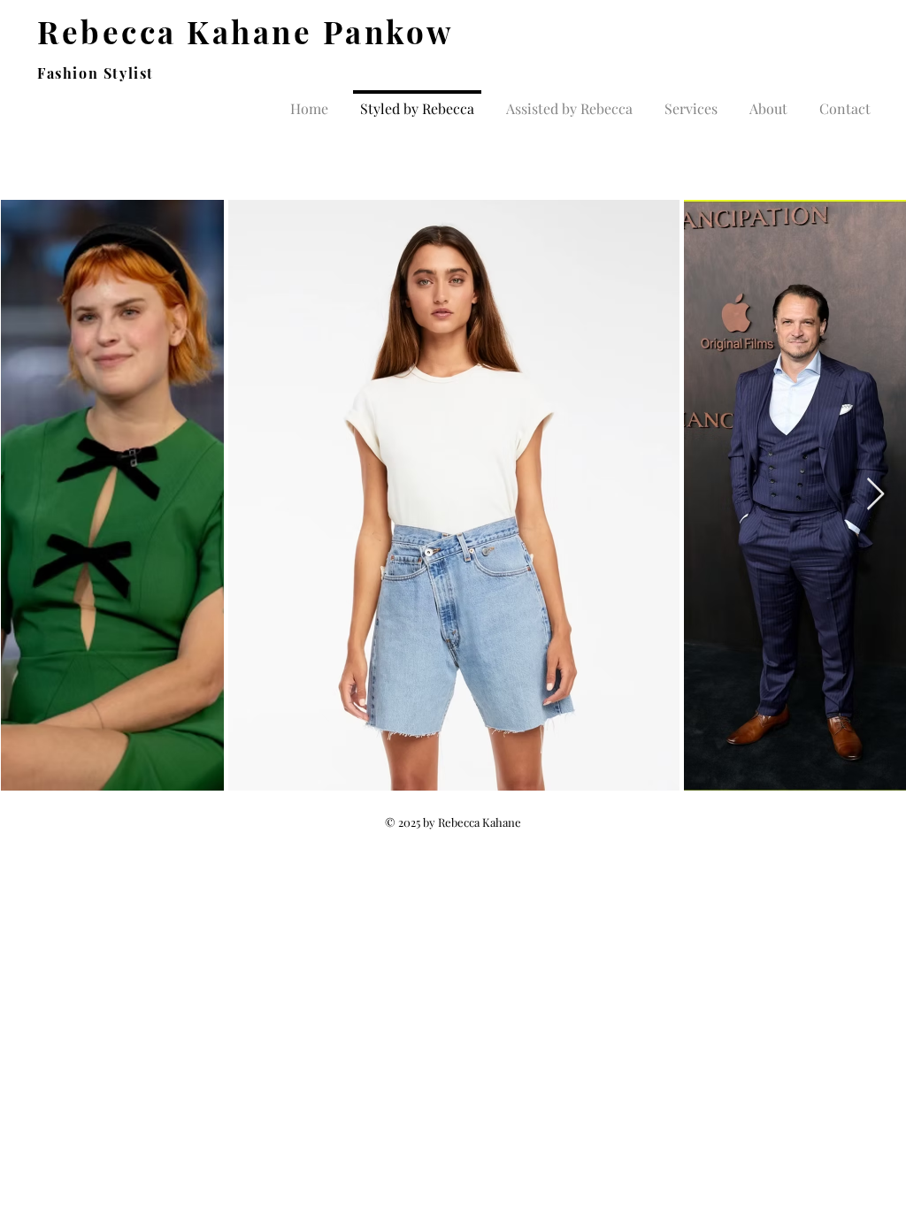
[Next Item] (875, 495)
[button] (569, 100)
